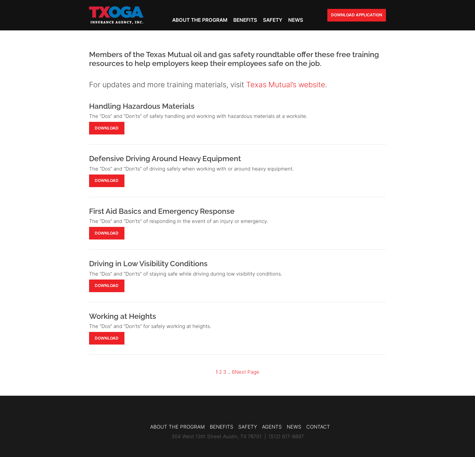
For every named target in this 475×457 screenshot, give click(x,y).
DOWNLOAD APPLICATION (356, 14)
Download (107, 128)
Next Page (247, 372)
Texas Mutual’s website (285, 84)
